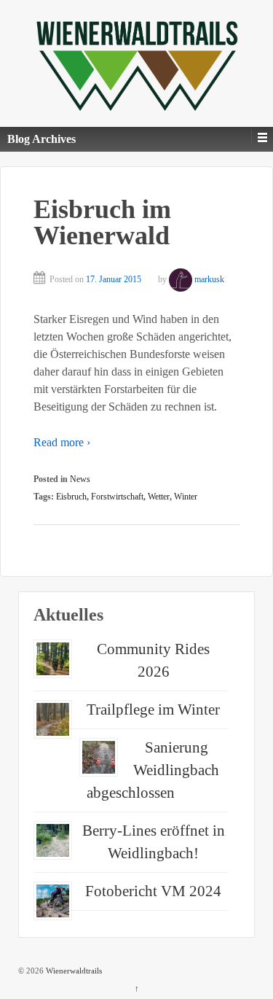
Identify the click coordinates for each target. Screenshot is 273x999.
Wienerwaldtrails (73, 970)
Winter (185, 496)
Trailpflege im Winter (153, 709)
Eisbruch (71, 496)
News (80, 479)
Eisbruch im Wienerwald (102, 222)
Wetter (159, 496)
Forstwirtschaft (117, 496)
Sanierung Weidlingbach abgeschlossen (153, 770)
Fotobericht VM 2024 (153, 891)
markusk (209, 279)
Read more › (61, 442)
